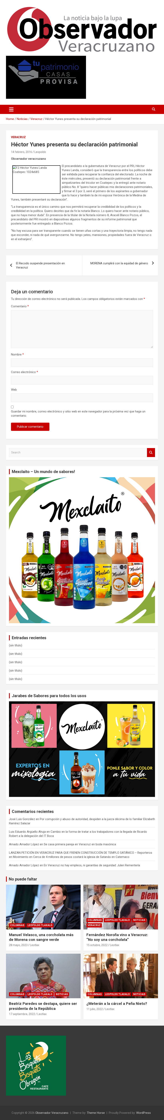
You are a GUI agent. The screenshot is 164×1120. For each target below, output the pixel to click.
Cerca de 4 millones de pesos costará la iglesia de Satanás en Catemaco (81, 857)
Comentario (20, 306)
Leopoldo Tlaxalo (40, 925)
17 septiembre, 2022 (22, 1014)
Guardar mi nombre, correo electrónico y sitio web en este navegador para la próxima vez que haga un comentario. (78, 413)
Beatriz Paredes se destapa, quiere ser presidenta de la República (43, 1006)
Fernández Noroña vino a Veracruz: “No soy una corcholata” (117, 937)
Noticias (139, 920)
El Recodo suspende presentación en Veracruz (40, 265)
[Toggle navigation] (11, 109)
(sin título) (15, 645)
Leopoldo (40, 152)
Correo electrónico (24, 372)
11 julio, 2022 (94, 1009)
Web (14, 389)
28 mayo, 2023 (18, 945)
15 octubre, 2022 (97, 945)
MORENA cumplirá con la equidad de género (119, 263)
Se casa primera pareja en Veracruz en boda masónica (80, 844)
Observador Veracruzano (51, 1113)
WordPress (143, 1113)
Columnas (17, 925)
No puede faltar (23, 879)
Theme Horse (96, 1113)
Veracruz (18, 137)
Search (151, 452)
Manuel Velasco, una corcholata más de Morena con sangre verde (41, 937)
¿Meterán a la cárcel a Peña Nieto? (116, 1003)
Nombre (17, 354)
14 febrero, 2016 (21, 152)
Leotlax (34, 945)
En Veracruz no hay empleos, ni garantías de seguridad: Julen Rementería (92, 865)
